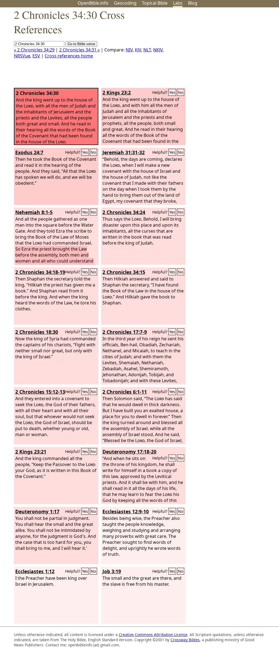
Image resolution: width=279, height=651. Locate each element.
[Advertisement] (224, 50)
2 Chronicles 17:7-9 (124, 332)
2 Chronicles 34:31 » (79, 50)
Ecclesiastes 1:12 (34, 571)
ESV (36, 56)
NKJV (158, 50)
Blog (192, 3)
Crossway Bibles (185, 639)
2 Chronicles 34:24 (123, 212)
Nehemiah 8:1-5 (34, 212)
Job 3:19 (111, 571)
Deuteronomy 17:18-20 (129, 451)
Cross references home (69, 56)
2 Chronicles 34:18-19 (40, 272)
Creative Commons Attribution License (153, 634)
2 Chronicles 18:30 (36, 332)
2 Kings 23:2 (116, 92)
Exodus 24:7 (29, 152)
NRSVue (22, 56)
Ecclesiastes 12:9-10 (125, 511)
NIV (129, 50)
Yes (172, 92)
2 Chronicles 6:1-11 (124, 391)
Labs (178, 3)
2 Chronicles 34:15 (123, 272)
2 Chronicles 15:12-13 (40, 391)
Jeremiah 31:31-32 (123, 152)
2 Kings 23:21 (30, 451)
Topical (155, 3)
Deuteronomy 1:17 (37, 511)
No (180, 92)
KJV (138, 50)
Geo (125, 3)
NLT (147, 50)
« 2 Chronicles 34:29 (34, 50)
